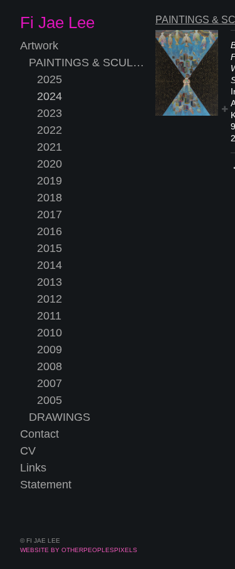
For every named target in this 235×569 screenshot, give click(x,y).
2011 (49, 316)
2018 (49, 197)
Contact (39, 434)
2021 (49, 147)
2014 (49, 265)
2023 (49, 113)
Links (33, 467)
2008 (49, 366)
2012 (49, 299)
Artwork (39, 45)
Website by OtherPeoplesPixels (78, 549)
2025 (49, 79)
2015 (49, 248)
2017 (49, 214)
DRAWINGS (59, 417)
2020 (49, 164)
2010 (49, 332)
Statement (45, 484)
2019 (49, 180)
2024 (49, 96)
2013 (49, 282)
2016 (49, 231)
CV (28, 451)
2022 (49, 130)
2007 (49, 383)
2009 (49, 349)
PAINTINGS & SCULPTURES (87, 62)
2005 (49, 400)
